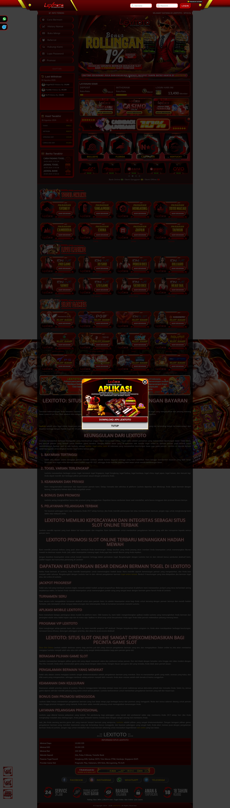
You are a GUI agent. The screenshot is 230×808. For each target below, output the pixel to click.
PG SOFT (95, 330)
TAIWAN (171, 241)
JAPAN (133, 241)
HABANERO (171, 330)
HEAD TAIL (171, 296)
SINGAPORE (95, 220)
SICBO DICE (133, 296)
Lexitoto (119, 722)
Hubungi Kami (54, 46)
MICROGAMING (58, 351)
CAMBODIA (58, 241)
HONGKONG (133, 220)
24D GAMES (58, 275)
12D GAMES (95, 296)
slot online (141, 727)
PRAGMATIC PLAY (58, 330)
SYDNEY (58, 220)
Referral (51, 40)
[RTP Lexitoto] (8, 794)
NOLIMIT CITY (171, 351)
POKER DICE (133, 275)
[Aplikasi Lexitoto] (8, 771)
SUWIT (58, 296)
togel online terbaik (129, 574)
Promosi (51, 60)
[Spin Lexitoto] (8, 782)
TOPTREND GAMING (96, 351)
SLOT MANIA (96, 373)
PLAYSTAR (58, 373)
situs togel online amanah (91, 411)
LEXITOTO (117, 805)
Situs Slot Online (46, 647)
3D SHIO (95, 275)
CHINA (95, 241)
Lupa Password (55, 53)
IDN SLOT (133, 330)
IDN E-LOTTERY (171, 373)
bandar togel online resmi (96, 446)
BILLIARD (171, 275)
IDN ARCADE (133, 373)
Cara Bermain (54, 19)
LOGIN (185, 5)
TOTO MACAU (171, 220)
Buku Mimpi (53, 33)
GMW (133, 351)
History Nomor (54, 26)
